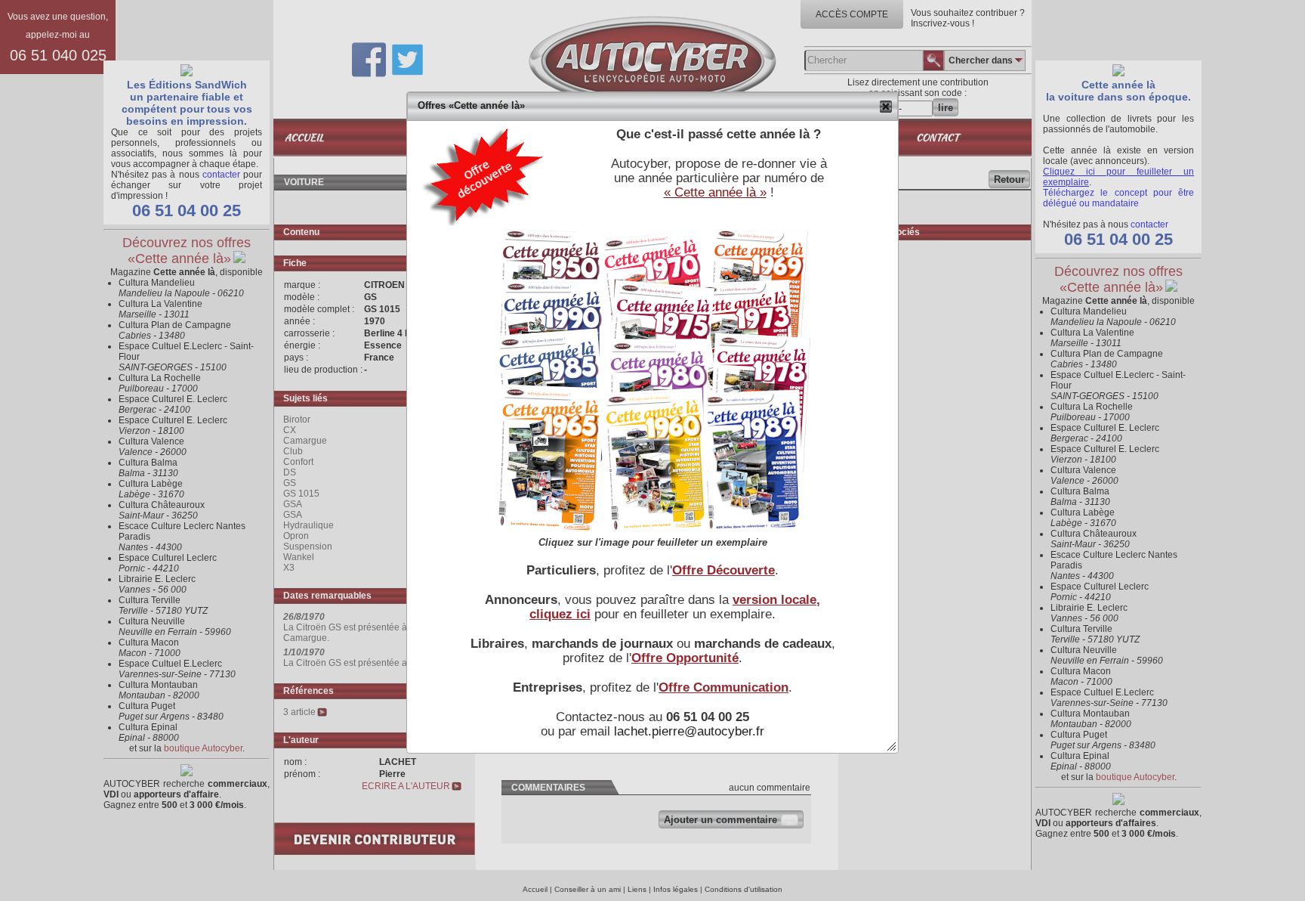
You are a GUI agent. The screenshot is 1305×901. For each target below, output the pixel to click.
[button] (886, 106)
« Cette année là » (715, 192)
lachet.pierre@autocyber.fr (689, 731)
